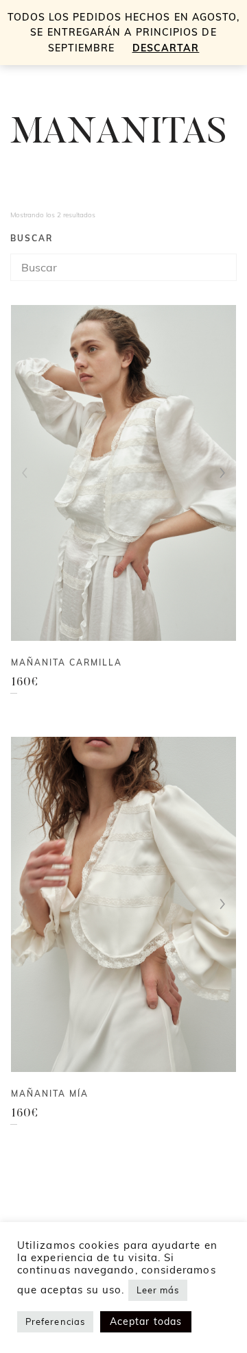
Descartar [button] (166, 48)
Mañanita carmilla (66, 662)
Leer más (158, 1289)
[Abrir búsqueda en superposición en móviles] (123, 267)
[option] (123, 473)
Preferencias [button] (55, 1321)
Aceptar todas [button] (146, 1321)
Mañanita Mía (50, 1093)
